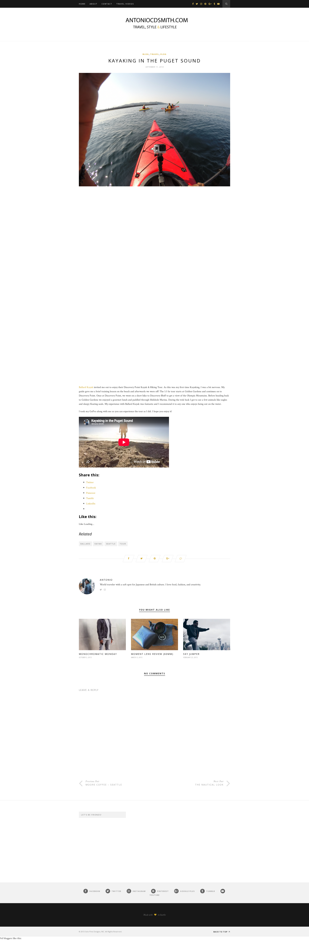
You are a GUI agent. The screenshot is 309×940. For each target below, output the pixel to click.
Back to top (220, 932)
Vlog (163, 54)
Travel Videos (125, 4)
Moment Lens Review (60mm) (152, 653)
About (93, 4)
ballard (85, 543)
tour (123, 543)
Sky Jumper (191, 653)
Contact (107, 4)
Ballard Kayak (86, 387)
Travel (154, 54)
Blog (146, 54)
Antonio (106, 579)
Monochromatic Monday (98, 653)
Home (82, 4)
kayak (98, 543)
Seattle (111, 543)
